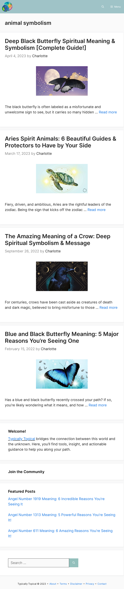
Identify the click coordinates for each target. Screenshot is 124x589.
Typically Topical (21, 439)
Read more (108, 112)
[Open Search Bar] (102, 6)
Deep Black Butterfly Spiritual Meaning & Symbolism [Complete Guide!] (60, 44)
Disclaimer (76, 583)
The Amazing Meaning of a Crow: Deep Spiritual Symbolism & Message (57, 239)
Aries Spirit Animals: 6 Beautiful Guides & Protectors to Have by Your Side (60, 142)
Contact (102, 583)
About (52, 583)
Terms (63, 583)
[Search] (73, 562)
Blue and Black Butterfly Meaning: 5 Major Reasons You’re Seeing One (62, 337)
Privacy (90, 583)
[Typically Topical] (7, 6)
